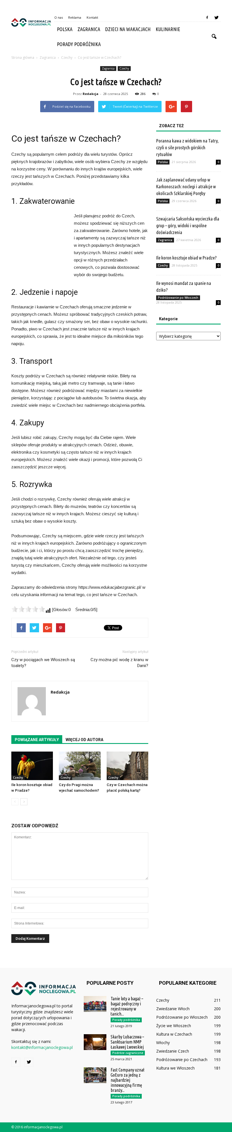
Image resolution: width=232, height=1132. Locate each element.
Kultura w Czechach (174, 1034)
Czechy (124, 68)
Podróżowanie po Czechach (181, 1059)
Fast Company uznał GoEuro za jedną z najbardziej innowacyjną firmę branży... (127, 1080)
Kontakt (92, 17)
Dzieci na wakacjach (128, 29)
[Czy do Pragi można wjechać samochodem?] (79, 766)
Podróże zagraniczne (127, 1053)
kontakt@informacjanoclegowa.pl (42, 1047)
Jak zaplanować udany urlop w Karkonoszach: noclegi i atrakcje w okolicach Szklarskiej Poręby (186, 186)
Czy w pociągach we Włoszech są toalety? (43, 662)
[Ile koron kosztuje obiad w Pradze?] (32, 766)
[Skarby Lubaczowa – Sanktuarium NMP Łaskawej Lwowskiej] (95, 1042)
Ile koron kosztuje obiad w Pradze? (186, 257)
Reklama (74, 17)
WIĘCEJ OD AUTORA (84, 739)
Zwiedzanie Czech (172, 1051)
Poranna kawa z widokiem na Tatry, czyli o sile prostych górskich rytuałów (187, 147)
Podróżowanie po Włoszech (178, 298)
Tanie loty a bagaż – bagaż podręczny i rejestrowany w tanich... (127, 1006)
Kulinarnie (168, 29)
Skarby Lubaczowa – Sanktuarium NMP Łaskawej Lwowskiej (127, 1041)
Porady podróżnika (79, 44)
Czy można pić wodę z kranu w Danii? (119, 662)
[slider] (28, 609)
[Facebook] (207, 17)
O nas (58, 17)
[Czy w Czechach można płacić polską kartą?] (127, 766)
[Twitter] (216, 17)
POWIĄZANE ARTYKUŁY (37, 739)
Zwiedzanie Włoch (173, 1008)
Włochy (163, 1042)
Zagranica (89, 29)
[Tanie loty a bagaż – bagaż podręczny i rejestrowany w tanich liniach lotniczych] (95, 1004)
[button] (214, 37)
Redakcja (90, 94)
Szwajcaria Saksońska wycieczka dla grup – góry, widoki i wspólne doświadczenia (187, 225)
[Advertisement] (39, 243)
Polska (64, 29)
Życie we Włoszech (173, 1025)
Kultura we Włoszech (175, 1068)
